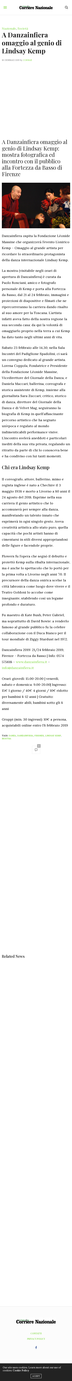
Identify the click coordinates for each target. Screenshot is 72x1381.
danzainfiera (25, 735)
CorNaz (27, 60)
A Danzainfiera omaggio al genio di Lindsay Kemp (32, 42)
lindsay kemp (53, 735)
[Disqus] (36, 809)
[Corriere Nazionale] (36, 7)
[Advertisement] (36, 98)
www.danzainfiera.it (31, 662)
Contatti (36, 1333)
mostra (6, 738)
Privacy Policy (36, 1338)
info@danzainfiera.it (18, 668)
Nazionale (9, 28)
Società (23, 28)
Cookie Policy (21, 1370)
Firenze (39, 735)
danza (12, 735)
